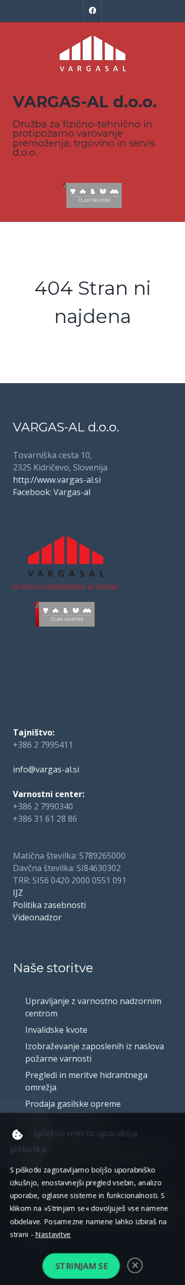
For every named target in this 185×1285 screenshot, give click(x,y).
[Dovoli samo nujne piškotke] (136, 1267)
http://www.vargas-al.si (57, 479)
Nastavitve (52, 1234)
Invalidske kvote (56, 1029)
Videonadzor (37, 917)
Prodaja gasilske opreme (73, 1103)
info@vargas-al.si (46, 769)
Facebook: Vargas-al (51, 492)
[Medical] (92, 53)
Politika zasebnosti (49, 905)
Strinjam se (80, 1267)
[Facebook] (92, 11)
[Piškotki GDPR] (16, 1133)
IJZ (18, 892)
